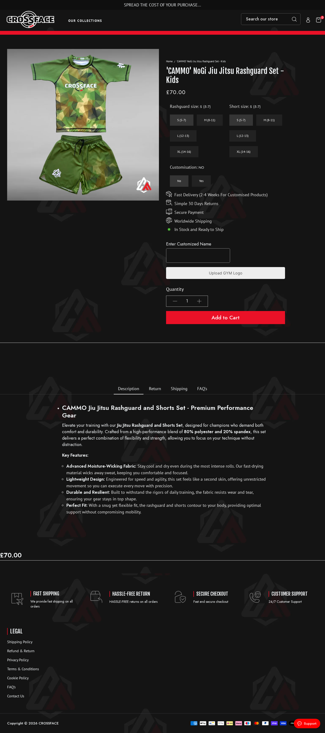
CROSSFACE (49, 723)
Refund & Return (20, 650)
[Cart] (318, 20)
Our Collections (85, 20)
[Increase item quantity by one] (199, 301)
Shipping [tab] (179, 388)
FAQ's (11, 687)
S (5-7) (181, 120)
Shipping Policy (19, 641)
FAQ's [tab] (202, 388)
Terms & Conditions (23, 668)
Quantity (175, 289)
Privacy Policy (18, 659)
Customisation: (187, 167)
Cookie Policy (18, 678)
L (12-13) (183, 136)
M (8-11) (209, 120)
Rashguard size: (190, 106)
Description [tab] (128, 388)
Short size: (245, 106)
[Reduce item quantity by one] (175, 301)
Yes (201, 181)
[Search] (294, 19)
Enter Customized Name (188, 244)
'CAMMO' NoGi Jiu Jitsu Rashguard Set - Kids (201, 61)
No (179, 181)
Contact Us (15, 696)
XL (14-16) (184, 152)
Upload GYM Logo (225, 273)
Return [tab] (155, 388)
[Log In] (308, 20)
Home (169, 61)
